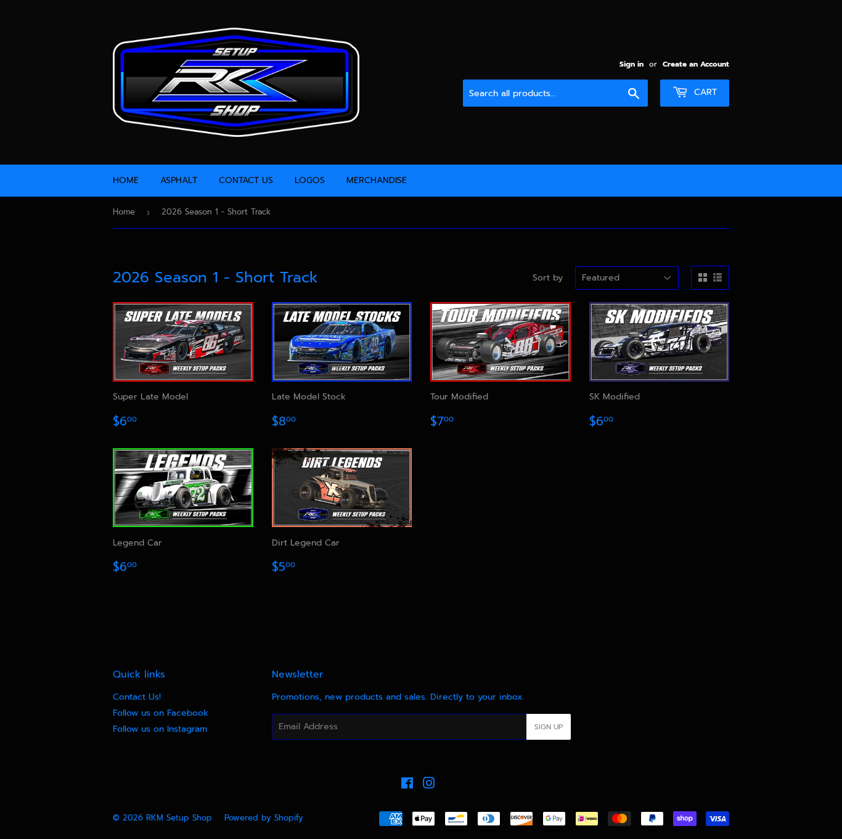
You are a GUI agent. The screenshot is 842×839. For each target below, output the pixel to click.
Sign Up (548, 726)
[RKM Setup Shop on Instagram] (429, 785)
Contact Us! (137, 696)
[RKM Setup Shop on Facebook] (407, 785)
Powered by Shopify (263, 818)
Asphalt (178, 180)
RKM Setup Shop (179, 818)
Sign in (631, 64)
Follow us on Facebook (160, 712)
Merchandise (376, 180)
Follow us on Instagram (160, 728)
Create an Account (696, 64)
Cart (704, 92)
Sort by (548, 277)
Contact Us (246, 180)
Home (126, 180)
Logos (310, 180)
